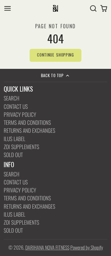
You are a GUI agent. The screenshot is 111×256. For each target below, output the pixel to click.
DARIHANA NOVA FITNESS (47, 247)
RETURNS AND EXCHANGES (29, 130)
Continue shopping (55, 55)
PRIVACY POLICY (20, 114)
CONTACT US (16, 106)
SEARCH (11, 98)
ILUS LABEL (14, 139)
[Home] (55, 8)
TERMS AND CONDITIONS (27, 122)
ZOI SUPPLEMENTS (21, 147)
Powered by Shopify (86, 247)
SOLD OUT (13, 155)
